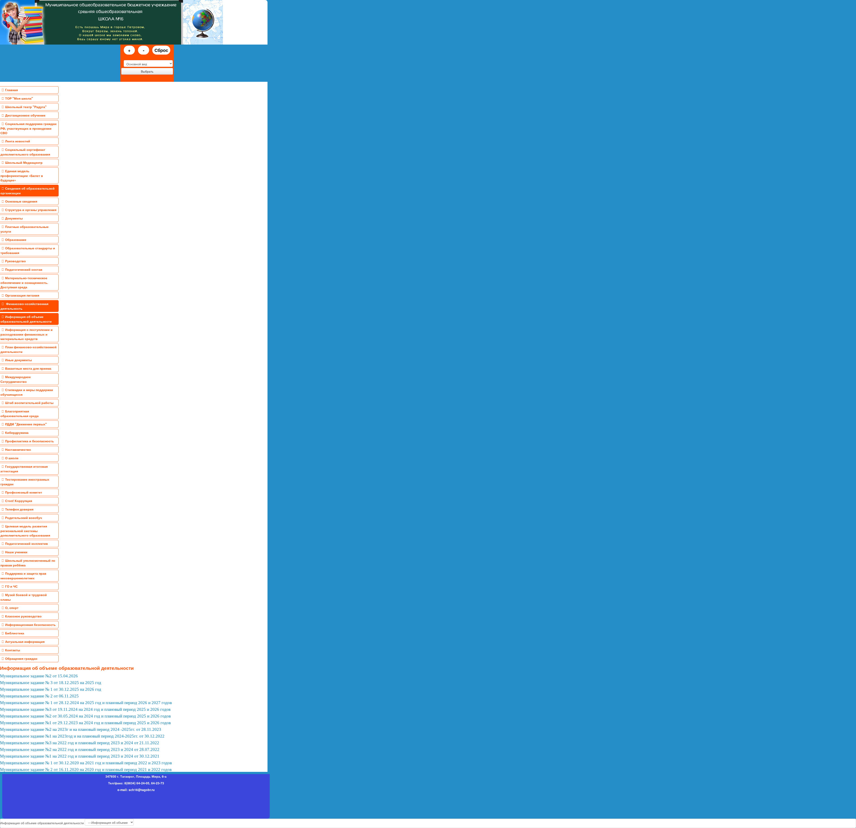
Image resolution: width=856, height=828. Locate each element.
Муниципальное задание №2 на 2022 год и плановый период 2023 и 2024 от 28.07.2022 (79, 749)
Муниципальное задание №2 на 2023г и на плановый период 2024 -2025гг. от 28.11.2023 (80, 729)
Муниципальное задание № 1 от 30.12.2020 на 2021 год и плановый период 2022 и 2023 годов (86, 762)
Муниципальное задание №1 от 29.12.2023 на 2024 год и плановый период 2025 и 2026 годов (85, 722)
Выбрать (147, 71)
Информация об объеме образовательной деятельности (67, 667)
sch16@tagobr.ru (142, 789)
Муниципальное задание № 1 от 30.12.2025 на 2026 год (50, 689)
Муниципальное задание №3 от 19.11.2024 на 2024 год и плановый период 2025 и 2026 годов (85, 709)
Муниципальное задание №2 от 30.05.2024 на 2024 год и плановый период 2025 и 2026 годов (85, 716)
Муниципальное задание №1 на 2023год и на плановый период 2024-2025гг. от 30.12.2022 (82, 736)
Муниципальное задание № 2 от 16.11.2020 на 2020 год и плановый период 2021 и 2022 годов (86, 769)
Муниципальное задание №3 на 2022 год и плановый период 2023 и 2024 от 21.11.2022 (79, 742)
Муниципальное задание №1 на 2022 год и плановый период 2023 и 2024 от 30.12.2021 (79, 756)
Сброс (161, 50)
